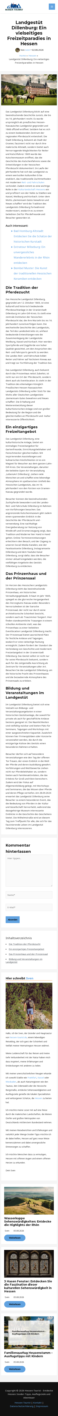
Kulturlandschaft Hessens (31, 189)
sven (7, 1230)
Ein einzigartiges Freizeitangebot (26, 949)
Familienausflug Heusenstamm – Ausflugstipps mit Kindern (28, 1354)
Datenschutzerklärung (21, 1406)
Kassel (41, 1077)
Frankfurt (32, 1077)
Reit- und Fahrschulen (33, 182)
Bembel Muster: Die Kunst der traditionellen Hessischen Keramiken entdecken (32, 273)
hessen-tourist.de (18, 1037)
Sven (29, 978)
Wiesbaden (11, 1081)
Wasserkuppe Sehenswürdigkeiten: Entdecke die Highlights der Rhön (27, 1222)
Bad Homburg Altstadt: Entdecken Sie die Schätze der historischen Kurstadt (33, 236)
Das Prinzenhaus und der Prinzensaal (28, 954)
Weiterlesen (15, 1237)
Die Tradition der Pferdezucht (24, 944)
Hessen (38, 1098)
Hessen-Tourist (23, 1402)
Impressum (42, 1406)
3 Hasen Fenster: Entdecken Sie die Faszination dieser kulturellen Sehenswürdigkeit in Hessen (28, 1286)
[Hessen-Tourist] (14, 6)
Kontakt (37, 1402)
